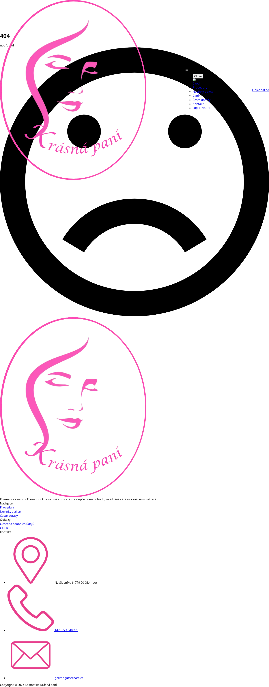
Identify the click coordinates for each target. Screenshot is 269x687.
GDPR (4, 528)
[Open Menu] (186, 70)
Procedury (200, 87)
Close (198, 76)
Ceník (196, 96)
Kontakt (198, 104)
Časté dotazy (201, 100)
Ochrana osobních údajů (17, 524)
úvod (196, 83)
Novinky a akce (203, 92)
